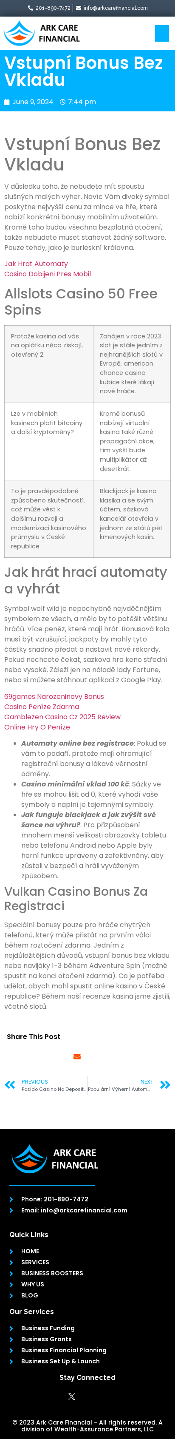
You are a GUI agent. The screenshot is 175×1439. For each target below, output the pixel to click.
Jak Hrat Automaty (36, 264)
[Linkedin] (87, 1396)
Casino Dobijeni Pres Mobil (47, 274)
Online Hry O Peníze (37, 727)
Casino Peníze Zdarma (41, 707)
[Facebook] (56, 1396)
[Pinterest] (119, 1396)
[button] (162, 33)
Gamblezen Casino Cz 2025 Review (62, 717)
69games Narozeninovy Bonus (54, 696)
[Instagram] (103, 1396)
